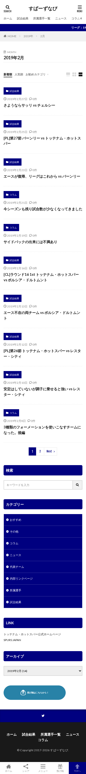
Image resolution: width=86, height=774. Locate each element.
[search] (77, 485)
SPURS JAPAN (12, 640)
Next (49, 451)
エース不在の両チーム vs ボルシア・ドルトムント (42, 315)
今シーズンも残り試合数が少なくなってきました (43, 209)
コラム (75, 18)
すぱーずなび (43, 8)
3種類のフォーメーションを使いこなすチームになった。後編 (42, 430)
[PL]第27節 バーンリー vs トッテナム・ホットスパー (42, 141)
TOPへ (77, 770)
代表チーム (17, 567)
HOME (12, 36)
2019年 (28, 36)
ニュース (61, 18)
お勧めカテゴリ (36, 74)
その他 (14, 531)
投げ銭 (60, 770)
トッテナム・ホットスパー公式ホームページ (32, 634)
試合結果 (22, 18)
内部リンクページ (21, 578)
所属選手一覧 (41, 18)
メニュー (43, 770)
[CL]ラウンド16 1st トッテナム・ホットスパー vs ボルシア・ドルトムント (41, 277)
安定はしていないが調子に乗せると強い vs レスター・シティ (42, 391)
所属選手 (15, 590)
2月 (42, 36)
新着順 (8, 74)
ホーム (8, 18)
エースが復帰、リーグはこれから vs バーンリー (42, 176)
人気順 (19, 74)
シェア (25, 770)
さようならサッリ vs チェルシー (29, 105)
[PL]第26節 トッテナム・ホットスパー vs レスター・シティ (42, 353)
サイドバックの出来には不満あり (30, 242)
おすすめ (15, 520)
